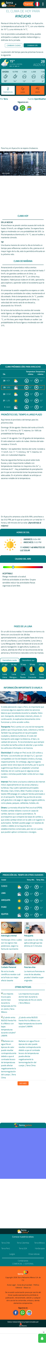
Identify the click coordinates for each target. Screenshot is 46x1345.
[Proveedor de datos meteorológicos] (23, 1325)
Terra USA (23, 1248)
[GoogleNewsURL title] (29, 107)
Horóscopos (40, 1248)
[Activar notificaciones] (32, 1338)
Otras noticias (34, 1254)
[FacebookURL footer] (16, 1312)
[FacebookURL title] (16, 107)
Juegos (12, 1254)
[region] (23, 129)
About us (27, 1287)
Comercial (17, 1263)
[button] (43, 4)
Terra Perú (5, 1248)
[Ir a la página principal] (8, 4)
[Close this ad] (44, 1332)
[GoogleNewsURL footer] (29, 1312)
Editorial (29, 1263)
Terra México (39, 1242)
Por (4, 98)
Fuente (37, 98)
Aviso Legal (11, 1284)
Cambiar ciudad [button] (14, 45)
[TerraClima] (37, 4)
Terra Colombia (23, 1242)
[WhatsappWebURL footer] (22, 1312)
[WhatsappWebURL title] (22, 107)
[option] (8, 90)
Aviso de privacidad (24, 1284)
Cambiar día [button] (32, 45)
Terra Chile (5, 1242)
